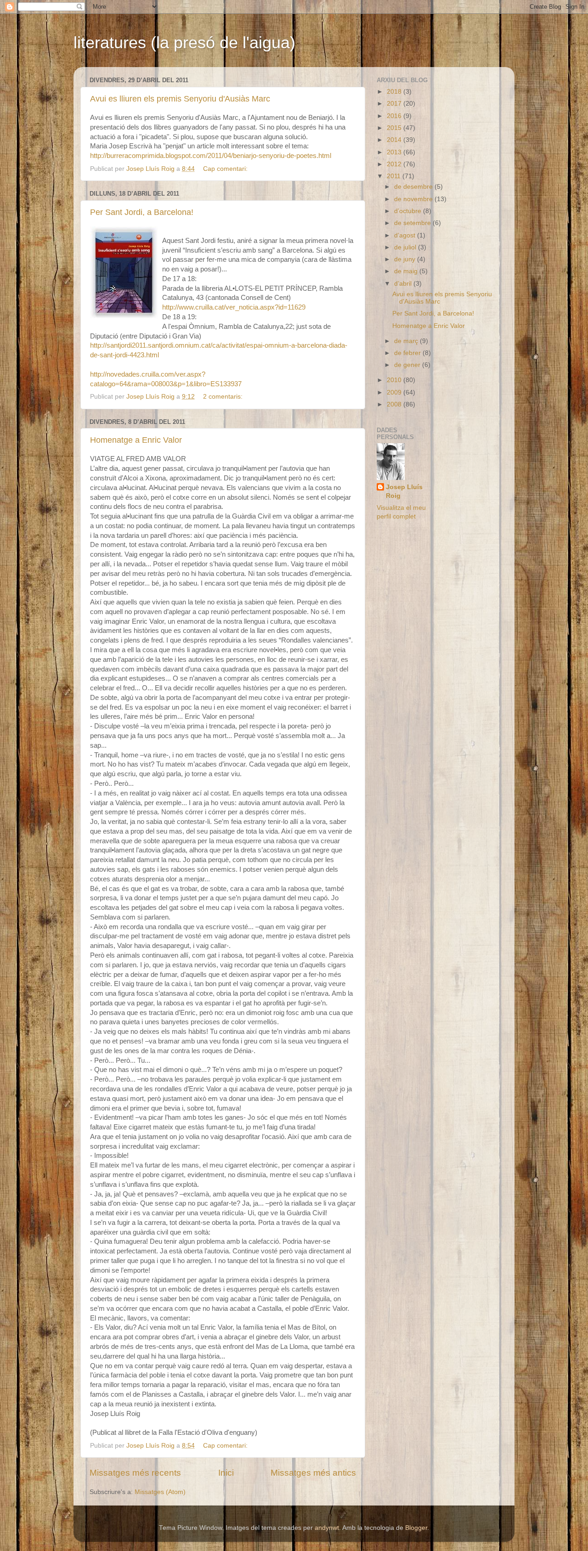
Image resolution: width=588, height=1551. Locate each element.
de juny (405, 259)
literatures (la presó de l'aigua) (184, 42)
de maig (406, 271)
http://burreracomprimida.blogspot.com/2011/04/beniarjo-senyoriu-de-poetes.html (210, 155)
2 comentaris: (223, 396)
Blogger (416, 1527)
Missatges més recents (135, 1473)
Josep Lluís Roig (404, 491)
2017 (395, 103)
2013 (395, 152)
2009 (395, 392)
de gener (408, 364)
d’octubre (408, 211)
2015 (395, 127)
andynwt (327, 1527)
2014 (395, 139)
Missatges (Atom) (160, 1492)
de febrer (408, 353)
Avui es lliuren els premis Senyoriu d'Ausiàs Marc (180, 98)
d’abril (403, 283)
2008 (395, 404)
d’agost (405, 235)
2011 (394, 176)
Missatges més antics (313, 1473)
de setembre (413, 223)
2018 (395, 91)
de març (407, 341)
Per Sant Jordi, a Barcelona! (141, 212)
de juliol (406, 247)
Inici (226, 1473)
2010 (395, 380)
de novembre (414, 199)
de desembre (414, 186)
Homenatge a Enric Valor (136, 440)
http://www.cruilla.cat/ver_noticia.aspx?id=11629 (233, 307)
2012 (395, 164)
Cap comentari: (226, 168)
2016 (395, 116)
